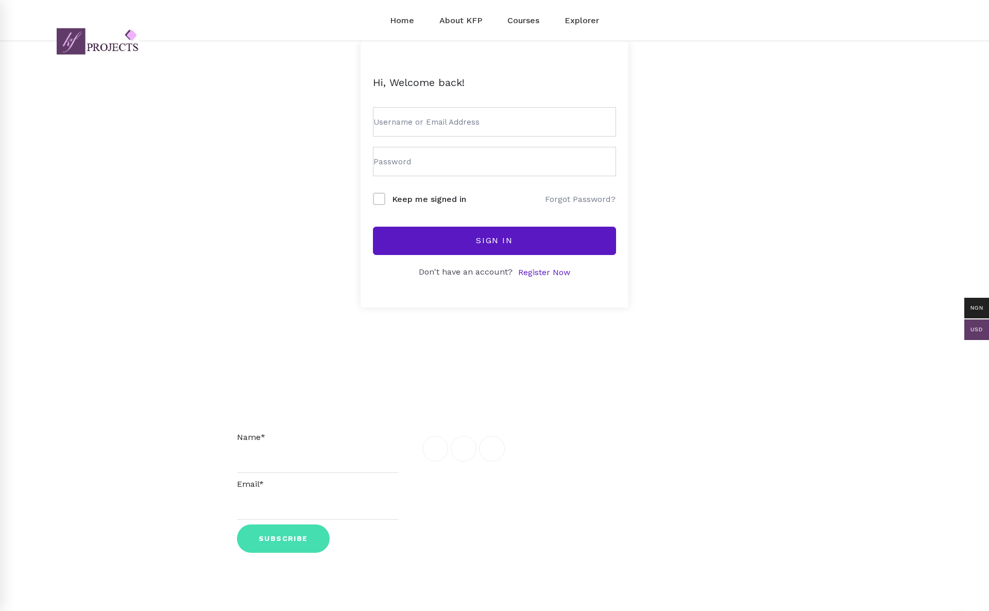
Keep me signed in (429, 199)
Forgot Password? (580, 199)
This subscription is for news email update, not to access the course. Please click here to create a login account (318, 405)
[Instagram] (492, 449)
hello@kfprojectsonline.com (690, 389)
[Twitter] (463, 449)
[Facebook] (435, 449)
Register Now (544, 272)
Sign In (494, 240)
